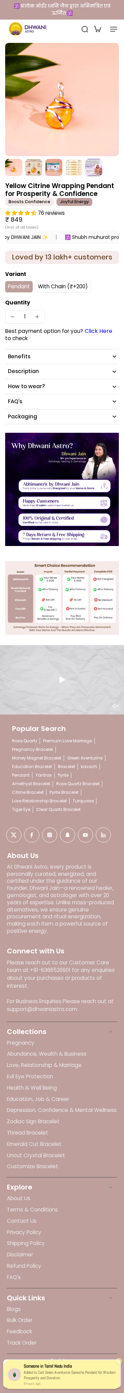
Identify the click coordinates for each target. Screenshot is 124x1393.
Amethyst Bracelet (31, 784)
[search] (84, 29)
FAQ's (14, 1277)
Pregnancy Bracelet (32, 749)
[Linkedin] (103, 835)
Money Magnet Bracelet (36, 758)
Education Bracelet (32, 766)
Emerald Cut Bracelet (34, 1144)
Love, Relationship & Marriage (44, 1065)
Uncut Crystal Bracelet (36, 1155)
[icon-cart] (97, 29)
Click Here (98, 331)
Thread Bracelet (27, 1132)
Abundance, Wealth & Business (46, 1053)
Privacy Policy (24, 1232)
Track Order (22, 1342)
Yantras (43, 775)
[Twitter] (13, 835)
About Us (18, 1198)
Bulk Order (19, 1320)
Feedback (19, 1331)
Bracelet (66, 766)
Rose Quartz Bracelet (78, 784)
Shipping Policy (26, 1243)
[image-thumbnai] (13, 167)
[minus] (12, 317)
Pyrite (63, 775)
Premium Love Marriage (67, 741)
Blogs (14, 1309)
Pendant (21, 775)
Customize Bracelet (32, 1166)
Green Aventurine (85, 758)
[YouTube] (85, 835)
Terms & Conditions (32, 1209)
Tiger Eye (21, 809)
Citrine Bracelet (28, 792)
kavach (89, 766)
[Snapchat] (67, 835)
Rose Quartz (24, 741)
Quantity (17, 302)
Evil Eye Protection (30, 1076)
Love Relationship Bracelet (39, 801)
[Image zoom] (62, 99)
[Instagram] (49, 835)
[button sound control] (115, 706)
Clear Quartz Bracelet (58, 809)
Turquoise (83, 801)
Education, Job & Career (38, 1099)
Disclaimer (20, 1254)
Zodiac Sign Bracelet (33, 1121)
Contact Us (22, 1221)
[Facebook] (31, 835)
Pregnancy (20, 1043)
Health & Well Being (32, 1087)
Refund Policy (24, 1266)
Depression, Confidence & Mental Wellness (62, 1110)
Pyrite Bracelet (64, 792)
